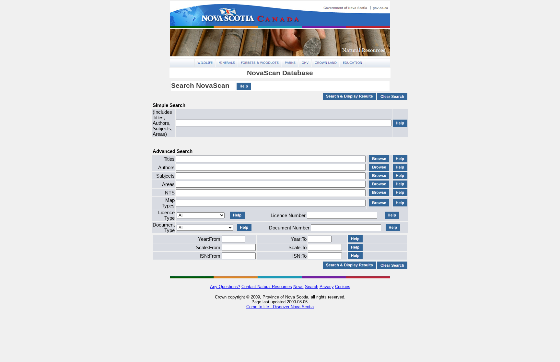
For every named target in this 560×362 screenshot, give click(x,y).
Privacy (327, 286)
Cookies (342, 286)
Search (311, 286)
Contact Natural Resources (266, 286)
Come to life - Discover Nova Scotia (280, 306)
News (298, 286)
